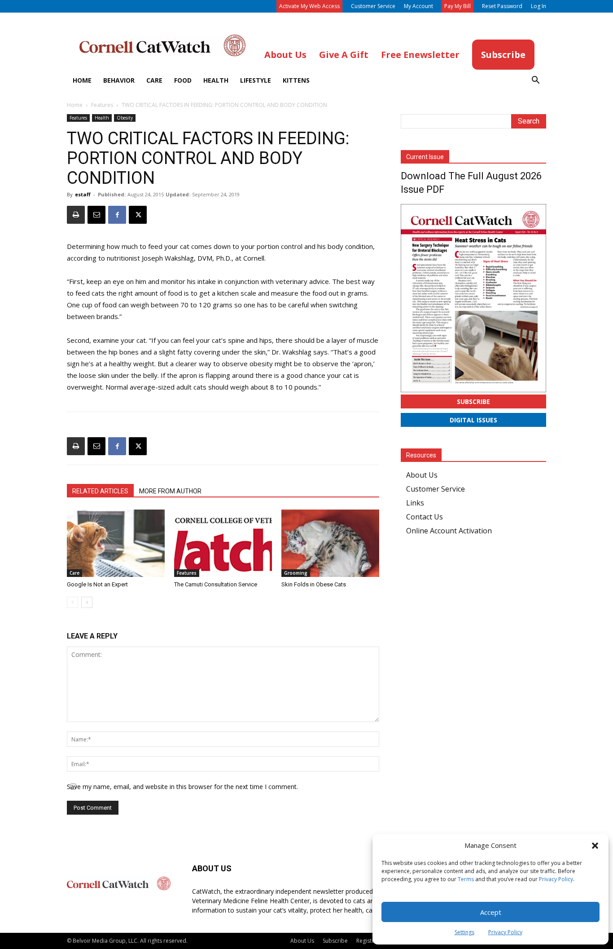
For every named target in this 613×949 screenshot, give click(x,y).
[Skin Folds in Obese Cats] (330, 543)
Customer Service (373, 6)
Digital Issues (473, 420)
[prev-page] (72, 602)
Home (82, 80)
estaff (83, 194)
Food (183, 80)
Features (102, 105)
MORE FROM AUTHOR (170, 491)
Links (415, 503)
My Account (418, 6)
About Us (422, 475)
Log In (538, 6)
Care (154, 80)
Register (366, 941)
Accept (490, 912)
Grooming (295, 573)
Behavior (119, 80)
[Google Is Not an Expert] (116, 543)
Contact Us (424, 517)
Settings (464, 932)
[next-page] (86, 602)
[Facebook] (117, 215)
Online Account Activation (449, 531)
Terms (466, 879)
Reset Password (502, 6)
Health (215, 80)
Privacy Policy (556, 879)
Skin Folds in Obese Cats (313, 584)
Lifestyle (255, 80)
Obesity (125, 118)
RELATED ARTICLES (100, 491)
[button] (595, 845)
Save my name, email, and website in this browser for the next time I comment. (182, 786)
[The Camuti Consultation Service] (223, 543)
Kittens (296, 80)
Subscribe (473, 401)
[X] (138, 215)
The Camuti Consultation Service (215, 584)
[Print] (76, 215)
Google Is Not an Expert (97, 584)
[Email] (96, 215)
